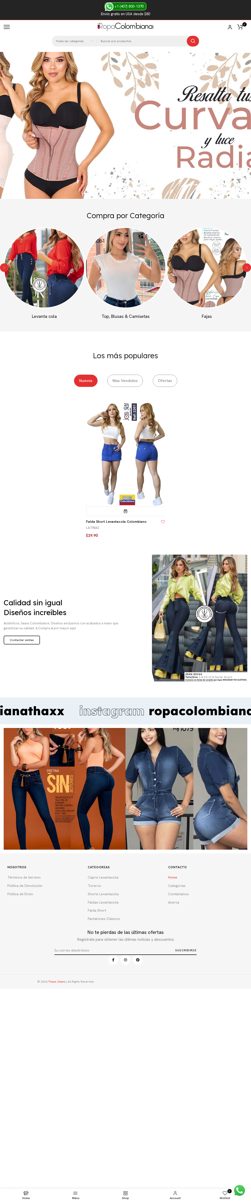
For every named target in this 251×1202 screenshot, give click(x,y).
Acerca (173, 902)
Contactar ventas (22, 640)
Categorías (177, 885)
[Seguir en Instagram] (125, 960)
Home (172, 877)
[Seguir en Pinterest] (138, 960)
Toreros (94, 885)
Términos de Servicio (24, 877)
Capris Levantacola (103, 877)
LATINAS (92, 527)
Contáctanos (178, 894)
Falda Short (97, 910)
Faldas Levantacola (103, 902)
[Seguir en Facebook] (113, 960)
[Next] (246, 267)
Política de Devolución (24, 885)
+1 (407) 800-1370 (128, 6)
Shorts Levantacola (103, 894)
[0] (240, 27)
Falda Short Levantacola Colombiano (116, 521)
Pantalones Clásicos (104, 918)
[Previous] (4, 267)
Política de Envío (20, 894)
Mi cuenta (230, 27)
